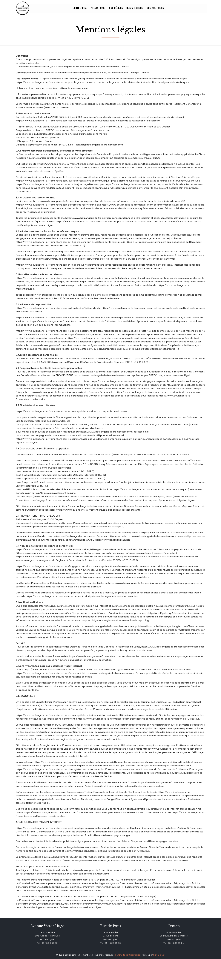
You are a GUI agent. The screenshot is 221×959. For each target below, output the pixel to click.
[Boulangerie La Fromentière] (22, 8)
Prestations (98, 8)
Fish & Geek (159, 955)
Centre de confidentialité (127, 955)
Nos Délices (116, 8)
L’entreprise (80, 8)
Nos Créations (134, 8)
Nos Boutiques (155, 8)
